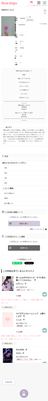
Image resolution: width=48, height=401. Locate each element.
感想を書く (24, 223)
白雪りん (19, 283)
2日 (5, 173)
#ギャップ (4, 303)
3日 (5, 168)
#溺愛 (33, 300)
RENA (18, 353)
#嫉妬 (37, 300)
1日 (5, 178)
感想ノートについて (37, 229)
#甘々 (42, 300)
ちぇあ (18, 320)
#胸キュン (26, 300)
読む (24, 392)
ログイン (38, 5)
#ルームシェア (19, 339)
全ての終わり (9, 193)
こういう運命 (8, 188)
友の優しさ (8, 203)
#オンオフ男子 (36, 336)
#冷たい (10, 300)
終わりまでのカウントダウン (14, 163)
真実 (6, 198)
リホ (26, 17)
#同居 (3, 336)
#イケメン (27, 339)
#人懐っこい (18, 300)
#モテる (4, 300)
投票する (24, 248)
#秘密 (11, 339)
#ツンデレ (4, 339)
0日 (5, 183)
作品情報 (44, 23)
